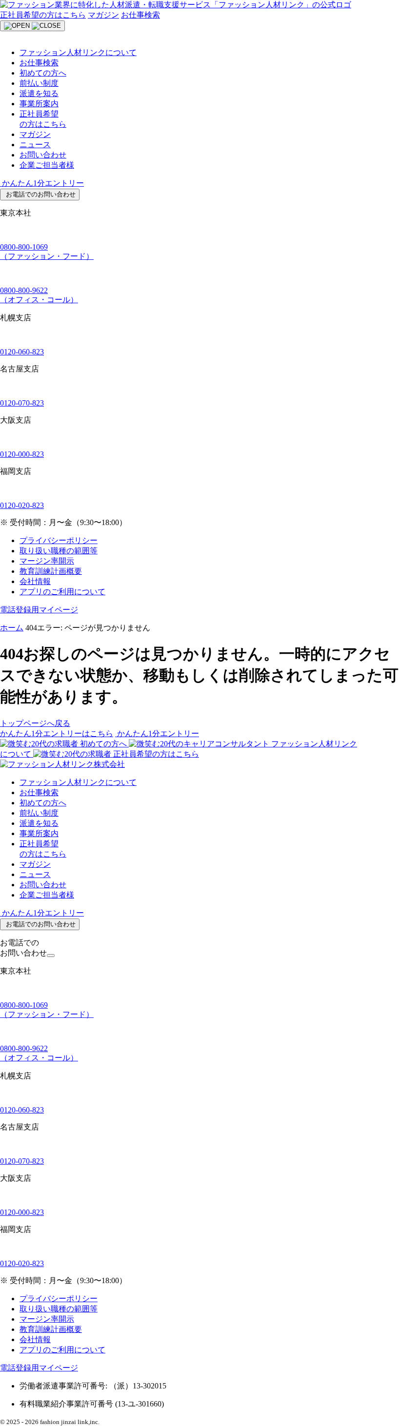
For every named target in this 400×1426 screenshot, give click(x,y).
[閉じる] (51, 955)
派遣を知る (39, 93)
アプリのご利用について (62, 591)
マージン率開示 (47, 561)
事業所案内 (39, 103)
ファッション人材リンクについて (78, 52)
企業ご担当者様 (47, 165)
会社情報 (35, 581)
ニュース (35, 144)
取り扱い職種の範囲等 (59, 551)
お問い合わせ (43, 155)
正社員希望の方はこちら (43, 15)
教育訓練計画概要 (51, 571)
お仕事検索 (140, 15)
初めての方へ (43, 73)
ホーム (11, 628)
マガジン (103, 15)
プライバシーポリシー (59, 540)
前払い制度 (39, 83)
